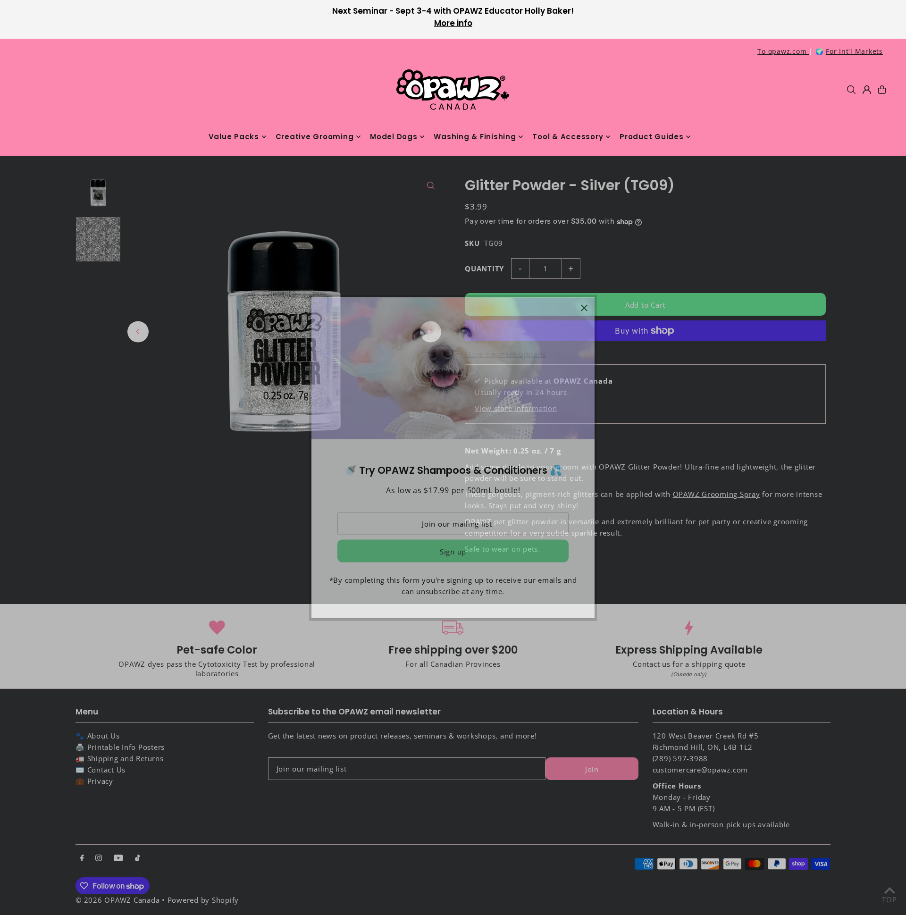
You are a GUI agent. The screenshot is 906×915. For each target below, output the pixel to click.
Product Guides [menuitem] (652, 137)
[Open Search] (851, 89)
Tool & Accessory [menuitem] (567, 137)
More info (453, 23)
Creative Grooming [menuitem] (315, 137)
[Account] (867, 89)
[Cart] (882, 89)
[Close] (584, 308)
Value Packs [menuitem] (234, 137)
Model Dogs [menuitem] (394, 137)
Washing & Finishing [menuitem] (475, 137)
